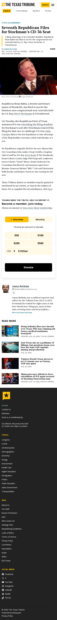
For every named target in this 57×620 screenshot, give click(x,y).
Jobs (3, 517)
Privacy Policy (7, 540)
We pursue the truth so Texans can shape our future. (15, 424)
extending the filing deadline (37, 124)
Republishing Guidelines (12, 529)
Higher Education (9, 471)
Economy (6, 455)
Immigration (7, 475)
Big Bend (36, 11)
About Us (5, 505)
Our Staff (5, 509)
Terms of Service (9, 537)
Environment (7, 463)
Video (4, 556)
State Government (11, 23)
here (50, 189)
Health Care (7, 467)
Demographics (8, 451)
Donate (45, 5)
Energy (4, 459)
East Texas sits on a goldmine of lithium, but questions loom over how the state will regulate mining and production (38, 346)
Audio (4, 552)
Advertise (6, 413)
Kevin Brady (30, 155)
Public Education (8, 483)
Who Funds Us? (8, 521)
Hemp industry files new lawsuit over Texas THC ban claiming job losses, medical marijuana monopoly (38, 330)
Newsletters (7, 548)
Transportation (8, 491)
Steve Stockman (23, 113)
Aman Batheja (10, 49)
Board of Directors (9, 513)
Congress (6, 440)
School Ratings (21, 11)
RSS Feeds (6, 560)
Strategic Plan (7, 525)
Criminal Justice (8, 448)
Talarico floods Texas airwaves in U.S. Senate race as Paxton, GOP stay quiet (37, 361)
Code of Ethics (8, 533)
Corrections (6, 544)
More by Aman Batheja (22, 312)
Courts (4, 443)
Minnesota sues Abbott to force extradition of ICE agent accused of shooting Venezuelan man (37, 376)
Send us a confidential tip (12, 417)
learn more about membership (37, 207)
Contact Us (6, 409)
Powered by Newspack (11, 612)
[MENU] (53, 5)
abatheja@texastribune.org (26, 289)
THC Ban (48, 11)
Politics (4, 479)
